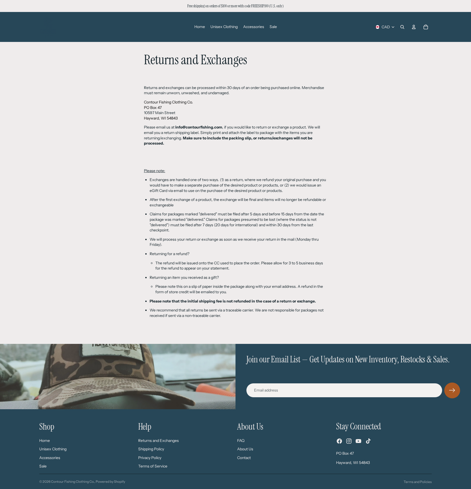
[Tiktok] (368, 441)
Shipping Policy (151, 449)
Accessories (49, 457)
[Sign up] (452, 390)
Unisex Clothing (53, 449)
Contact (244, 457)
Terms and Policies (418, 482)
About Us (245, 449)
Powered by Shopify (110, 481)
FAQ (240, 440)
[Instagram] (349, 441)
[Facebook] (339, 441)
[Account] (414, 27)
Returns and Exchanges (158, 440)
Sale (43, 466)
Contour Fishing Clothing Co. (72, 481)
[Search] (402, 27)
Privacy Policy (149, 457)
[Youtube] (358, 441)
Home (44, 440)
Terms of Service (152, 466)
